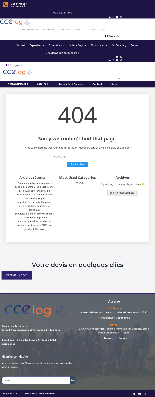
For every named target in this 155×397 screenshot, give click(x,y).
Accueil (21, 45)
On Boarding (119, 45)
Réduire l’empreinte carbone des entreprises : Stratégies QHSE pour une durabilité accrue (35, 225)
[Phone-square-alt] (117, 57)
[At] (120, 57)
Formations (55, 45)
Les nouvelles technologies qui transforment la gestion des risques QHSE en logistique (34, 194)
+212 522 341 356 (62, 12)
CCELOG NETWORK (28, 29)
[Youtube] (117, 16)
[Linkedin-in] (109, 16)
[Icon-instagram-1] (120, 16)
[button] (113, 36)
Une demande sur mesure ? (19, 5)
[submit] (73, 380)
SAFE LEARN (48, 29)
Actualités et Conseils (70, 29)
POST (78, 183)
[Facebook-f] (113, 16)
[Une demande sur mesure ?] (5, 5)
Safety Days (76, 45)
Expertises (35, 45)
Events (134, 45)
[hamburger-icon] (118, 78)
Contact (90, 29)
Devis (102, 29)
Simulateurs (97, 45)
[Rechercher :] (77, 156)
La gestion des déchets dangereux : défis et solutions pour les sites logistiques (35, 206)
